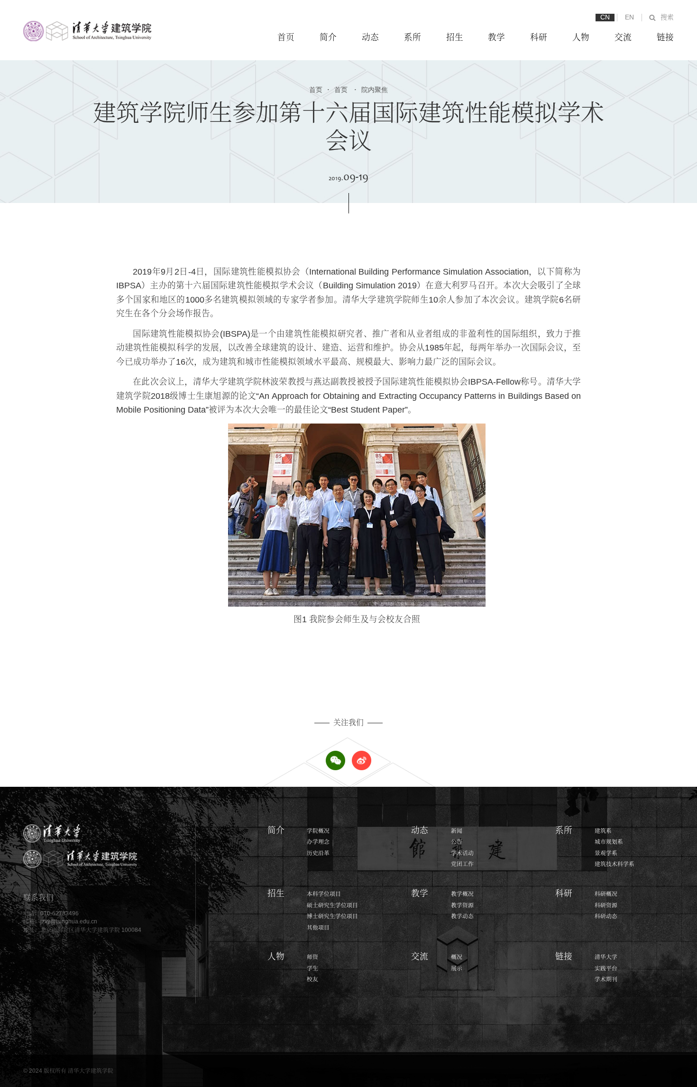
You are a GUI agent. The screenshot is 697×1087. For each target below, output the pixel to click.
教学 (496, 37)
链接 (665, 37)
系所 (412, 37)
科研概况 (606, 894)
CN (605, 17)
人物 (580, 37)
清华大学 (606, 957)
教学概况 (462, 894)
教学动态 (462, 916)
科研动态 (606, 916)
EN (629, 17)
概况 (456, 957)
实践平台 (606, 968)
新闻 (456, 831)
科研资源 (606, 905)
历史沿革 (318, 853)
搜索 (667, 17)
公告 (456, 841)
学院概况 (318, 831)
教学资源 (462, 905)
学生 (312, 968)
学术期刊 (606, 979)
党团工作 (462, 864)
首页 (285, 37)
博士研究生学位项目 (332, 916)
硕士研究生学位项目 (332, 905)
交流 (623, 37)
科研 (538, 37)
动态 (370, 37)
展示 (456, 968)
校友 (312, 979)
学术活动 (462, 853)
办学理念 (318, 841)
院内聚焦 (371, 89)
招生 (454, 37)
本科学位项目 (324, 894)
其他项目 (318, 927)
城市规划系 (609, 841)
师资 (312, 957)
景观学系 (606, 853)
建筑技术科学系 (614, 864)
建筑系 (603, 831)
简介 (328, 37)
